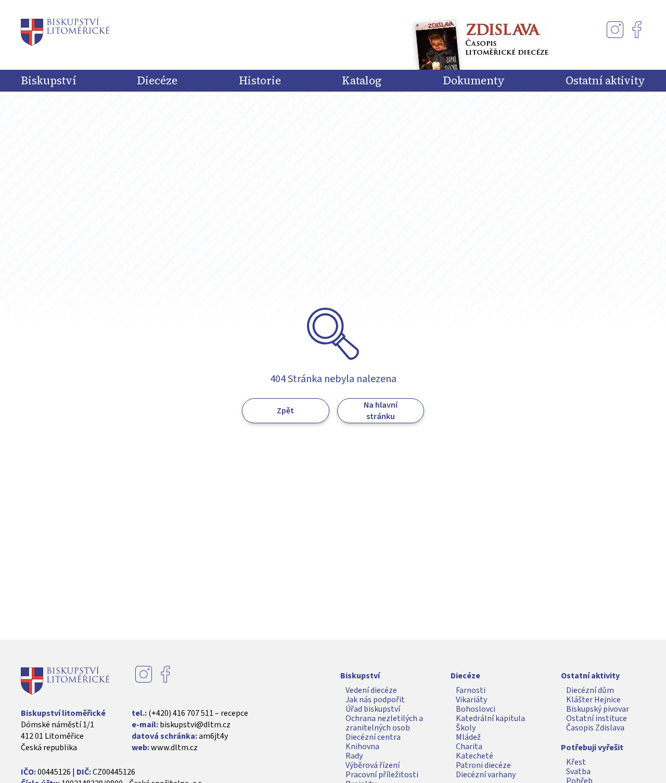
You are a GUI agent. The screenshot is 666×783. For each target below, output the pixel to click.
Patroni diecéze (483, 765)
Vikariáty (471, 699)
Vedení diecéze (371, 690)
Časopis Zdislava (595, 728)
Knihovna (362, 746)
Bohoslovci (475, 709)
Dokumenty (474, 80)
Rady (354, 756)
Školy (466, 728)
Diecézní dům (590, 690)
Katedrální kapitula (490, 718)
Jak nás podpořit (375, 699)
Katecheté (474, 756)
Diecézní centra (373, 737)
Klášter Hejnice (593, 699)
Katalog (361, 80)
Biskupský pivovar (597, 709)
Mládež (468, 737)
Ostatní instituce (596, 718)
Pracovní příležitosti (381, 774)
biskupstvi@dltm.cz (195, 724)
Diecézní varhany (486, 774)
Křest (576, 762)
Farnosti (470, 690)
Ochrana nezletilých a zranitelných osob (384, 723)
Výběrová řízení (372, 765)
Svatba (578, 771)
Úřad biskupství (372, 709)
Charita (469, 746)
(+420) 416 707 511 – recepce (198, 713)
